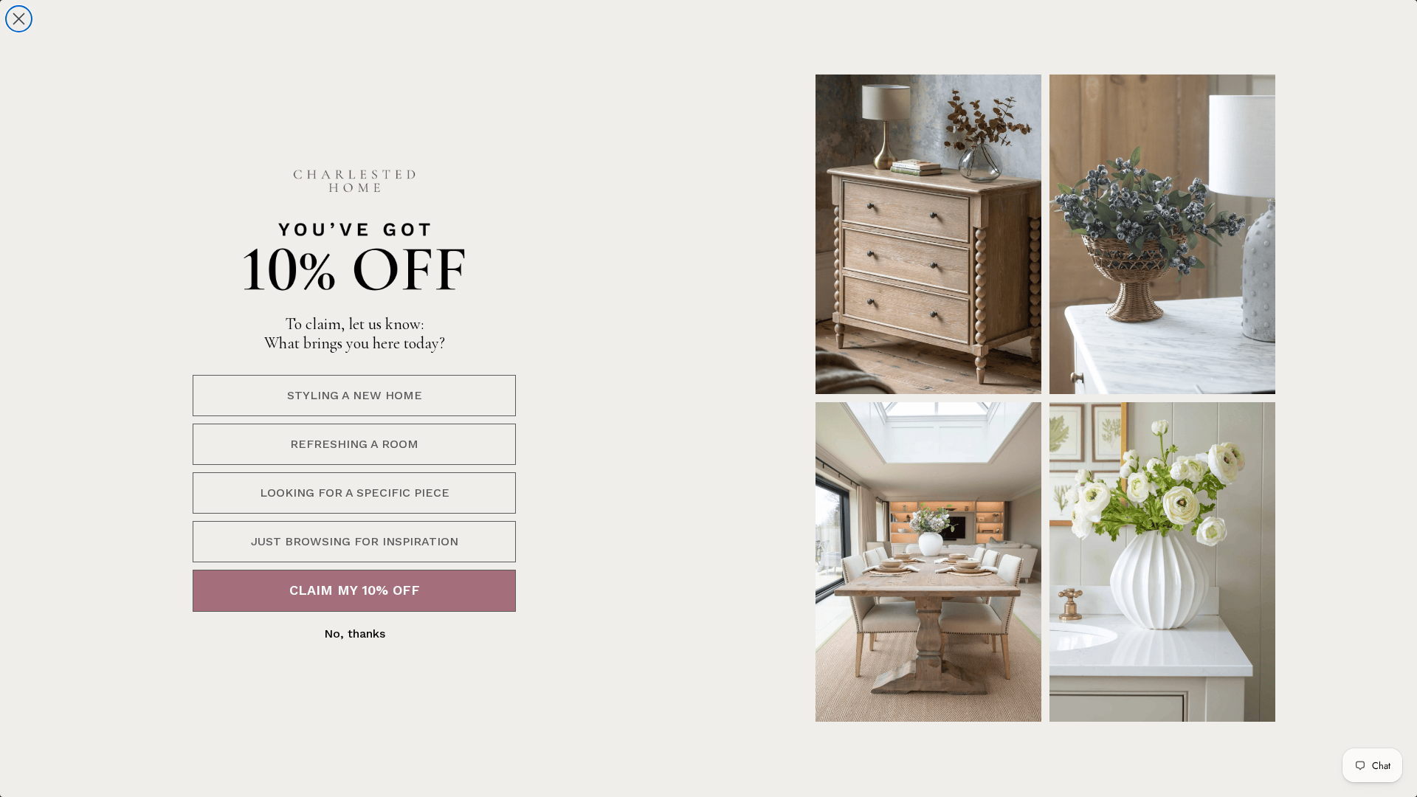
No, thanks (354, 634)
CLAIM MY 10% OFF (354, 590)
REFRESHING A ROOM (354, 444)
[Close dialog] (19, 19)
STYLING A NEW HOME (354, 395)
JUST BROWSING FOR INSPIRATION (354, 541)
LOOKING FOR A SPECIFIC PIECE (354, 493)
